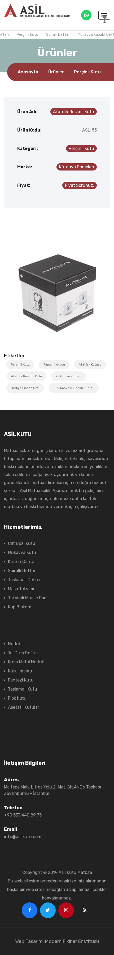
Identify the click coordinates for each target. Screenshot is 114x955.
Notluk (14, 643)
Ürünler (56, 71)
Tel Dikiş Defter (23, 652)
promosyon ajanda (26, 715)
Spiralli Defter (56, 34)
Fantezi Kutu (21, 680)
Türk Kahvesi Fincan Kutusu (73, 388)
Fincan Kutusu (54, 364)
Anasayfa (28, 71)
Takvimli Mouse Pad (27, 597)
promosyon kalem (25, 724)
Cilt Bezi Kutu (21, 543)
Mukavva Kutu (22, 552)
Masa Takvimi (21, 588)
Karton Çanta (21, 561)
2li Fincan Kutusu (68, 376)
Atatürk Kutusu (90, 364)
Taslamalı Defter (24, 579)
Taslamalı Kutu (22, 689)
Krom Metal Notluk (26, 661)
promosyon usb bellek (29, 742)
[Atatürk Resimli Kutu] (57, 292)
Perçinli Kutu (26, 34)
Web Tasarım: (29, 941)
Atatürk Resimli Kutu (73, 111)
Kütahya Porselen (76, 166)
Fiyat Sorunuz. (79, 185)
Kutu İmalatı (20, 670)
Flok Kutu (17, 698)
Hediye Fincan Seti (25, 388)
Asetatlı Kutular (23, 707)
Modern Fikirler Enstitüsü (72, 941)
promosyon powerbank (30, 733)
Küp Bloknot (20, 606)
